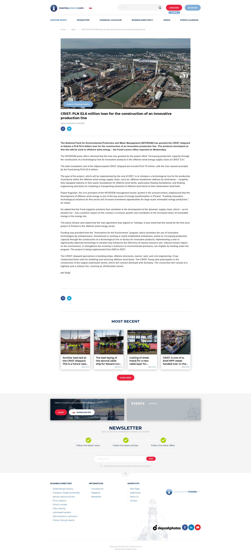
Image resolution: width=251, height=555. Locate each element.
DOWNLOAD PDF (84, 412)
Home (63, 29)
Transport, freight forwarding (66, 493)
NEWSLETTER (83, 20)
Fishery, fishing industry (63, 520)
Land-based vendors (62, 512)
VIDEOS (166, 20)
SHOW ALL (153, 403)
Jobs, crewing (59, 508)
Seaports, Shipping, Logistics (78, 104)
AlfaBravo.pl (131, 549)
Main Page (134, 489)
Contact (133, 501)
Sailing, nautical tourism (64, 497)
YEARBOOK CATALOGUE (110, 20)
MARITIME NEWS (57, 20)
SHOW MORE (125, 378)
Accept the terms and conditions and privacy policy (127, 466)
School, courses (60, 504)
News (73, 29)
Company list (97, 489)
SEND (151, 459)
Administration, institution (65, 516)
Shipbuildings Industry (63, 489)
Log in (174, 12)
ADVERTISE (192, 8)
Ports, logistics (59, 501)
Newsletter (96, 497)
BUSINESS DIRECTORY (142, 20)
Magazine (95, 493)
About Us (134, 497)
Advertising (135, 493)
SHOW (61, 412)
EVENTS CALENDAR (189, 20)
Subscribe (174, 8)
